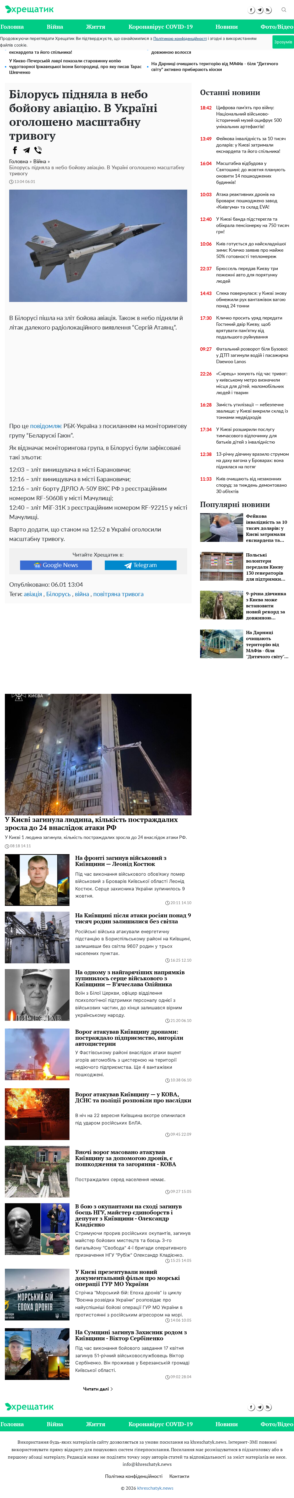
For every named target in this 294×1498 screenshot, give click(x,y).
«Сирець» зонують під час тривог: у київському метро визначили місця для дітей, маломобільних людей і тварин (251, 383)
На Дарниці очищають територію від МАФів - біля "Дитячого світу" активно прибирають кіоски (214, 67)
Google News (60, 565)
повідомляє (46, 426)
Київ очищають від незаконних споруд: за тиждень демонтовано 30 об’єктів (251, 485)
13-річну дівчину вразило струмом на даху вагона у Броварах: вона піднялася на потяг (252, 460)
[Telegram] (26, 150)
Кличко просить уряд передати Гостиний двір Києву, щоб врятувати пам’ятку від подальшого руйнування (249, 327)
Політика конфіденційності (134, 1476)
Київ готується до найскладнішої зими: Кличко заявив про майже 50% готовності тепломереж (251, 250)
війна (82, 594)
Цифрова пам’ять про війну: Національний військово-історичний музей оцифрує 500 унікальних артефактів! (249, 117)
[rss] (267, 10)
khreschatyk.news (155, 1488)
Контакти (179, 1476)
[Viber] (38, 150)
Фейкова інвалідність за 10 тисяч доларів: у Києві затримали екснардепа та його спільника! (251, 145)
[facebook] (251, 10)
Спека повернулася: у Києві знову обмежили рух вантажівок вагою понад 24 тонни (251, 299)
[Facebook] (15, 150)
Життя (95, 26)
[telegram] (259, 10)
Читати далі (96, 1389)
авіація (33, 594)
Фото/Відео (277, 26)
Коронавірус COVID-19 (161, 26)
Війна (55, 26)
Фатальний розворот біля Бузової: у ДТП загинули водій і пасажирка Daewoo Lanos (252, 355)
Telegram (145, 565)
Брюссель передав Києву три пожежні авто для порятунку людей (247, 275)
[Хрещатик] (29, 10)
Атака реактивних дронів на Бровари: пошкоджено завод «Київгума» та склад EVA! (246, 200)
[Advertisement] (98, 375)
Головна (12, 26)
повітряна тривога (118, 594)
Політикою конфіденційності (180, 39)
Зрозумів (283, 41)
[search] (284, 10)
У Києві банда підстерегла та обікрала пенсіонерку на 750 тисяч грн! (252, 225)
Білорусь (58, 594)
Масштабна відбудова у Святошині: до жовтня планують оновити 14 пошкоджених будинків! (250, 173)
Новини (227, 26)
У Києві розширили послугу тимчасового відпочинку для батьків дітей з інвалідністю (246, 435)
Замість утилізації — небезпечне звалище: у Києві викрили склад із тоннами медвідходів (252, 411)
